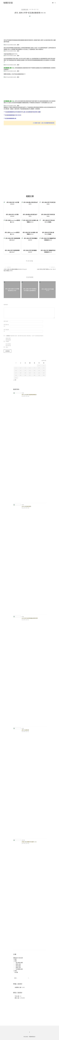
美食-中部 (18, 967)
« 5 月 (14, 380)
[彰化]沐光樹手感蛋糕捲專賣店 (29, 394)
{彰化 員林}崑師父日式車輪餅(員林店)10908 (12, 289)
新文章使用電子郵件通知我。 (8, 345)
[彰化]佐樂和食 (25, 730)
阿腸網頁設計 (32, 1036)
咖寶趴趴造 (8, 3)
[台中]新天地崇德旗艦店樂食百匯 (30, 618)
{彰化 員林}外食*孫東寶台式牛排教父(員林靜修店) (30, 289)
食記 (16, 961)
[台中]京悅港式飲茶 (26, 506)
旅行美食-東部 (19, 962)
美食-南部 (23, 840)
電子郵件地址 (6, 325)
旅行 (16, 959)
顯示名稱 (6, 321)
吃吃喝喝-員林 (24, 9)
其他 (16, 970)
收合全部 (20, 957)
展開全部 (15, 957)
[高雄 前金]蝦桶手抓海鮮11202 (29, 841)
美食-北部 (18, 964)
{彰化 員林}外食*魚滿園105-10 (47, 289)
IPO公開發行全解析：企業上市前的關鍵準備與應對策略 (43, 122)
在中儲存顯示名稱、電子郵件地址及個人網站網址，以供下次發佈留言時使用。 (25, 335)
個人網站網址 (6, 330)
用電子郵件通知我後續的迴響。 (8, 340)
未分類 (23, 392)
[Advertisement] (30, 28)
